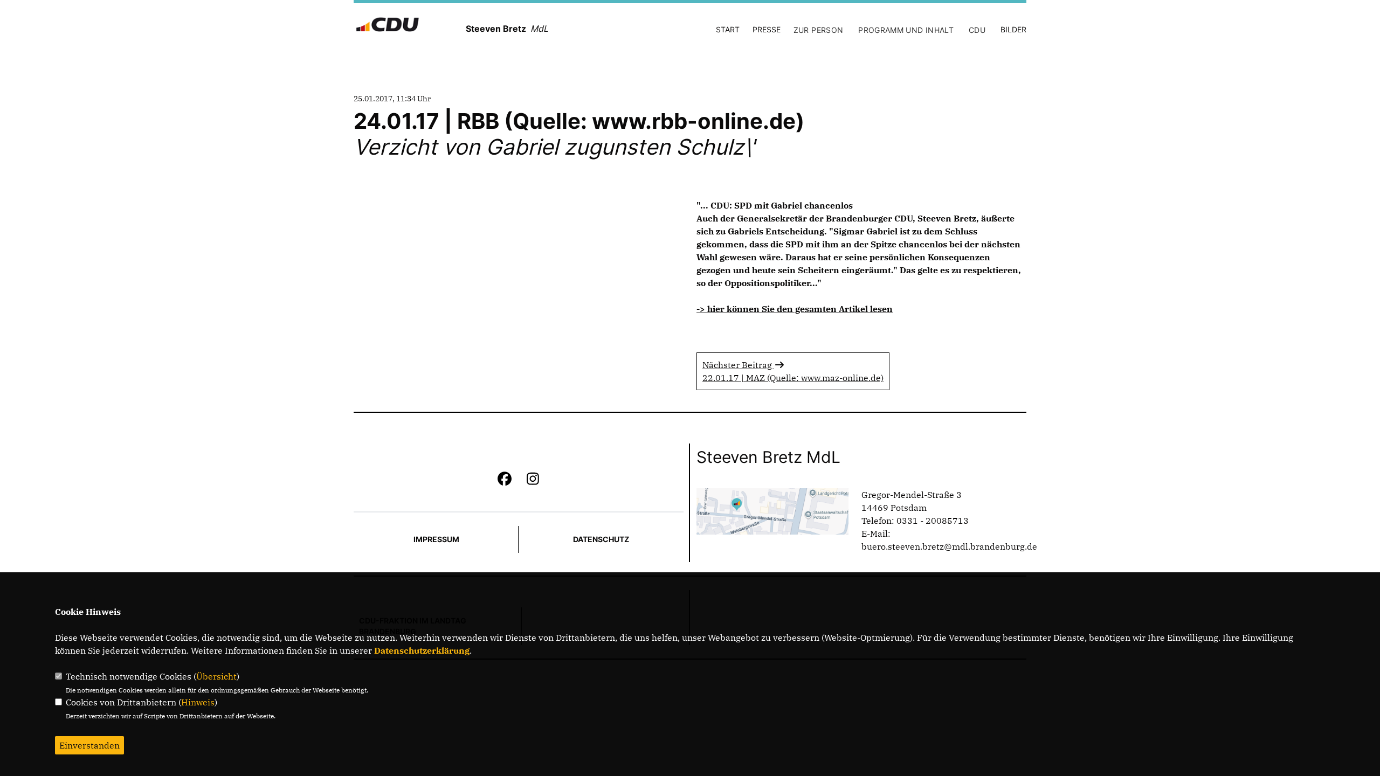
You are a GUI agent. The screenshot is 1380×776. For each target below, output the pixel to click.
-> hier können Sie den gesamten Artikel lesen (794, 308)
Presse (767, 29)
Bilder (1013, 29)
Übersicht (216, 676)
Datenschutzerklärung (422, 650)
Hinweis (198, 702)
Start (728, 29)
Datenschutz (601, 539)
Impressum (436, 539)
